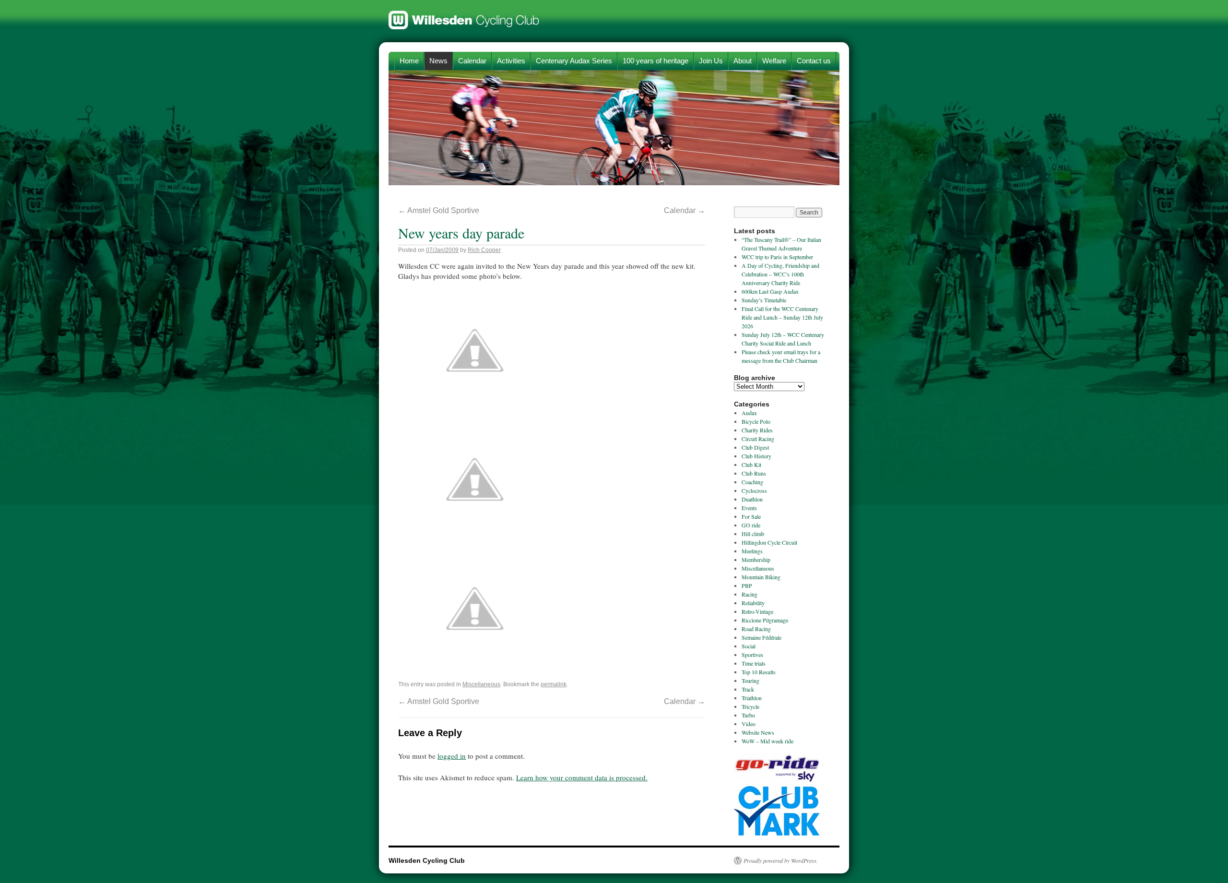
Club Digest (755, 447)
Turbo (748, 715)
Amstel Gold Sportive (438, 210)
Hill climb (753, 533)
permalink (554, 684)
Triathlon (752, 698)
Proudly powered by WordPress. (781, 860)
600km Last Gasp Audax (770, 291)
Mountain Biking (761, 577)
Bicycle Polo (756, 421)
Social (749, 646)
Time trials (754, 663)
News (438, 61)
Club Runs (754, 473)
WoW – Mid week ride (767, 741)
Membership (756, 559)
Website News (758, 732)
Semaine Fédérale (761, 637)
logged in (451, 756)
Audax (749, 413)
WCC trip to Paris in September (777, 257)
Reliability (753, 603)
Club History (756, 456)
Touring (750, 680)
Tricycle (750, 706)
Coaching (752, 482)
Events (749, 508)
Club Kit (751, 464)
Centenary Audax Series (574, 61)
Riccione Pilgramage (765, 620)
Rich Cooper (484, 250)
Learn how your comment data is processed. (582, 777)
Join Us (711, 61)
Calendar (472, 61)
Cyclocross (754, 490)
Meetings (752, 551)
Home (409, 61)
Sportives (752, 654)
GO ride (751, 525)
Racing (749, 594)
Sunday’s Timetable (764, 300)
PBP (747, 585)
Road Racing (756, 628)
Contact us (814, 61)
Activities (511, 61)
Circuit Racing (758, 438)
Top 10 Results (759, 672)
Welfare (774, 61)
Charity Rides (757, 430)
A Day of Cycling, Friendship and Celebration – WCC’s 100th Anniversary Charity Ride (780, 274)
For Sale (751, 516)
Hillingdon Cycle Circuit (769, 542)
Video (749, 724)
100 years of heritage (655, 61)
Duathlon (752, 499)
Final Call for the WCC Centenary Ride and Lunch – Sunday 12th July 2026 (782, 317)
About (742, 61)
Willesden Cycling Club (464, 15)
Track (748, 689)
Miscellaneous (481, 684)
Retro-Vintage (757, 611)
